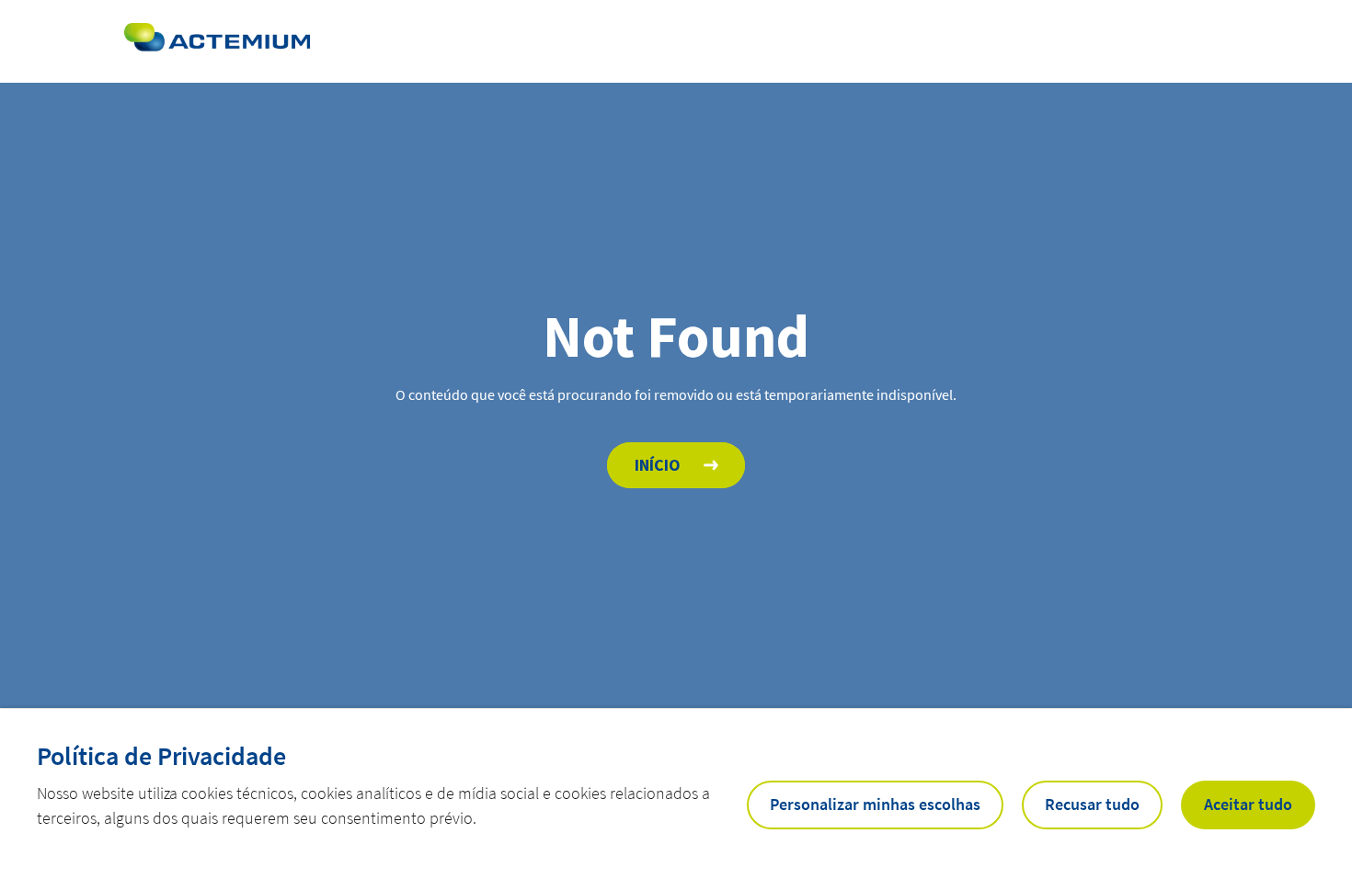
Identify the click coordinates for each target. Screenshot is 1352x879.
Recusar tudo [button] (1092, 804)
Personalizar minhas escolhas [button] (875, 804)
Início (658, 464)
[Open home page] (217, 41)
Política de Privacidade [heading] (161, 756)
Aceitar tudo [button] (1248, 804)
